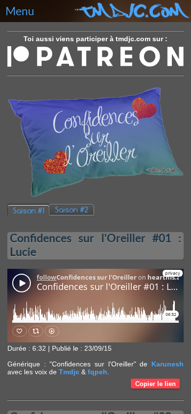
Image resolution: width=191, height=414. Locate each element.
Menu (19, 11)
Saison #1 (28, 210)
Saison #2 (71, 209)
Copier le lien (155, 384)
